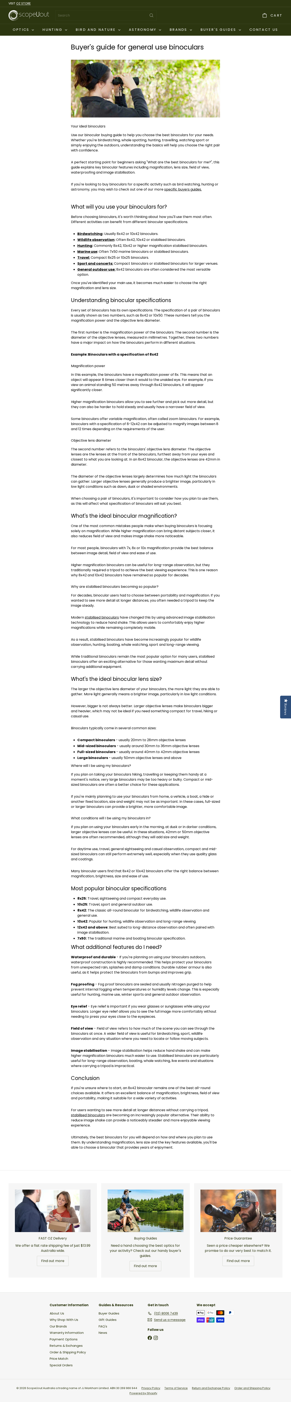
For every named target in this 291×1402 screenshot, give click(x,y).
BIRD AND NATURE (96, 29)
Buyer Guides (109, 1313)
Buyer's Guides (219, 29)
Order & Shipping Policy (68, 1352)
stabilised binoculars (102, 617)
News (103, 1332)
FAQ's (103, 1326)
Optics (22, 29)
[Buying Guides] (145, 1211)
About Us (57, 1313)
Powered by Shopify (143, 1393)
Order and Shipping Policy (252, 1388)
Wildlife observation (95, 239)
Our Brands (58, 1326)
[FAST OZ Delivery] (53, 1211)
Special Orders (61, 1365)
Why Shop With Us (64, 1319)
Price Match (59, 1358)
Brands (179, 29)
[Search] (151, 15)
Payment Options (64, 1339)
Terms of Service (176, 1388)
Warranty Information (67, 1332)
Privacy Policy (150, 1388)
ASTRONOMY (143, 29)
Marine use (87, 251)
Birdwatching (89, 233)
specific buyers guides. (183, 189)
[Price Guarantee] (238, 1211)
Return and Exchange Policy (211, 1388)
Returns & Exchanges (66, 1345)
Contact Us (263, 29)
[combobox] (106, 15)
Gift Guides (108, 1319)
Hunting (84, 245)
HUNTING (53, 29)
